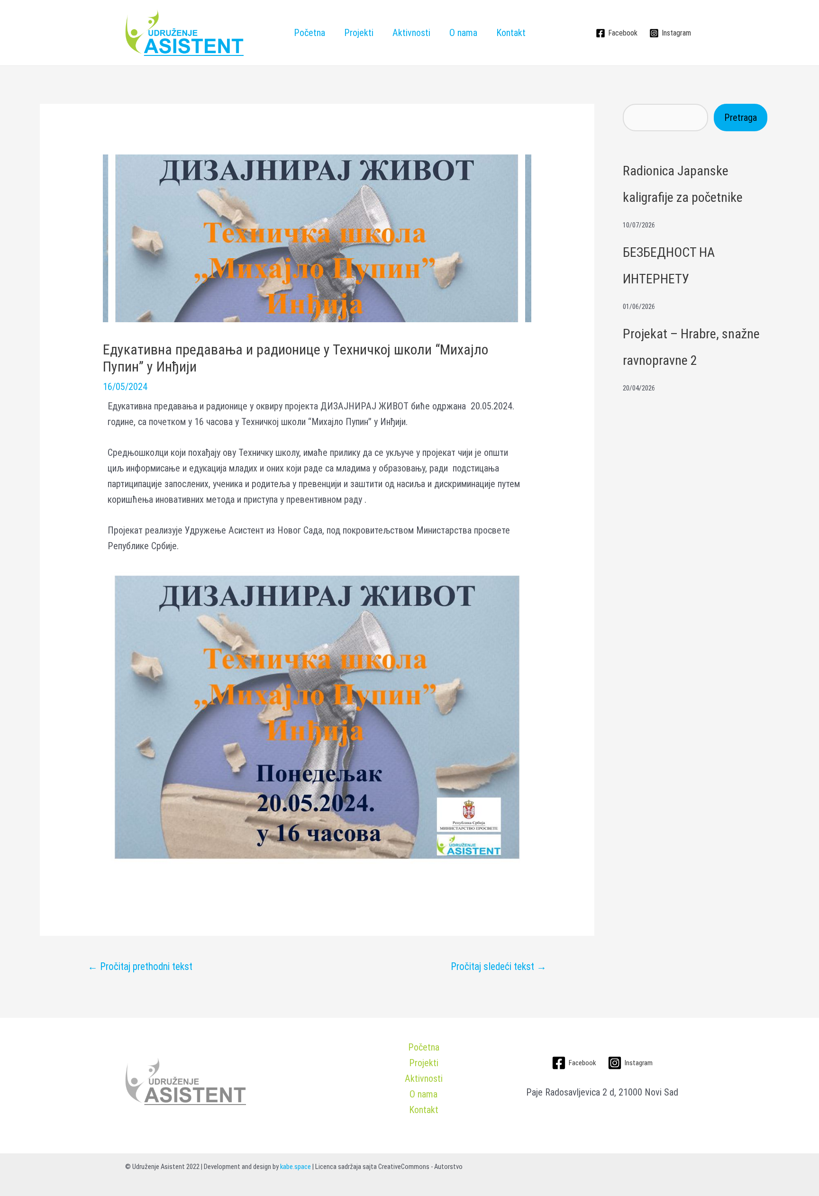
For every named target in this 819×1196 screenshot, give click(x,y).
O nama (463, 32)
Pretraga (740, 117)
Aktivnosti (411, 32)
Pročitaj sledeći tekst (498, 966)
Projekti (358, 32)
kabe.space (295, 1166)
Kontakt (511, 32)
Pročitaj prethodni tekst (140, 966)
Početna (309, 32)
